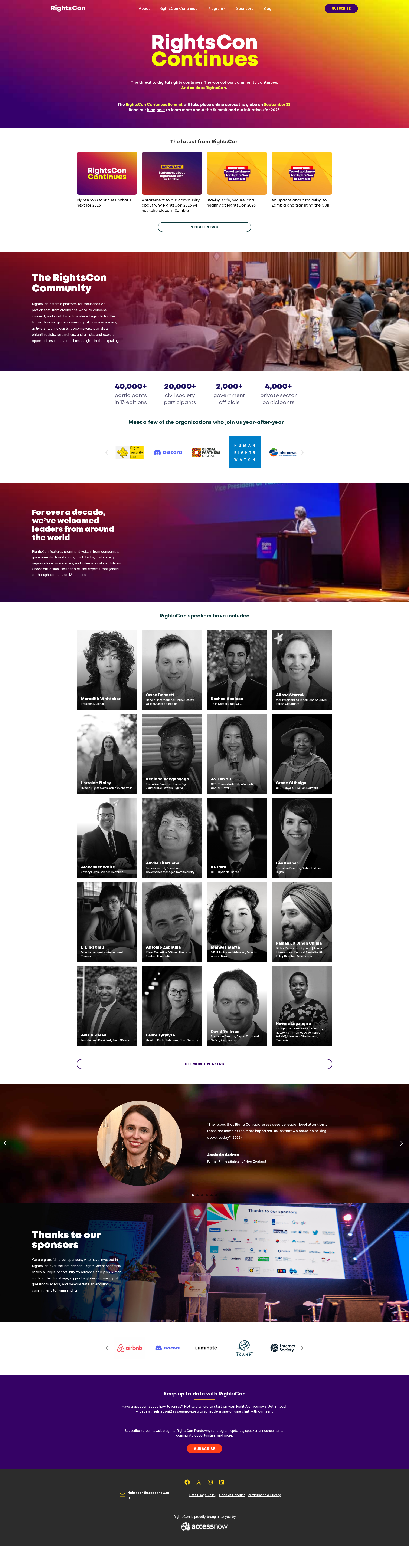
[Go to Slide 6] (216, 1195)
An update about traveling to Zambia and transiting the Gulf (300, 203)
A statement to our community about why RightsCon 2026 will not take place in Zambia (171, 205)
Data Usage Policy (202, 1495)
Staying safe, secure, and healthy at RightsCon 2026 (231, 203)
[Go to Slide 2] (197, 1195)
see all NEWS (204, 227)
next (302, 452)
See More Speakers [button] (204, 1064)
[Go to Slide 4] (207, 1195)
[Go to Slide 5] (211, 1195)
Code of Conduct (232, 1495)
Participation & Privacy (264, 1495)
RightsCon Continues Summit (154, 104)
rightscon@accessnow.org (176, 1411)
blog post (156, 110)
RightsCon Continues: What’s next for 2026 (104, 203)
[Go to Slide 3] (202, 1195)
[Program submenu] (225, 8)
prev (107, 452)
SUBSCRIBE (341, 8)
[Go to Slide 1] (193, 1195)
